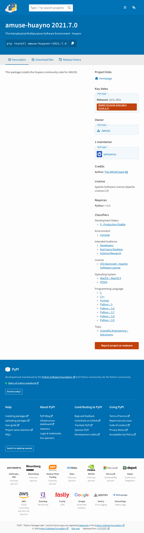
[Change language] (134, 7)
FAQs (8, 434)
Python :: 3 (106, 304)
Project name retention (17, 430)
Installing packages (15, 416)
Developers (106, 245)
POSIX (103, 282)
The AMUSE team (114, 172)
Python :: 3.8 (107, 316)
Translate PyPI (82, 425)
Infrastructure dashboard (47, 422)
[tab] (17, 60)
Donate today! (14, 391)
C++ (102, 297)
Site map (75, 528)
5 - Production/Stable (112, 224)
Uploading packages (16, 420)
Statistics (45, 429)
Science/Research (110, 253)
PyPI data (101, 93)
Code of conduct (118, 425)
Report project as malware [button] (117, 345)
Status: (22, 383)
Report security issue (120, 420)
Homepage (105, 78)
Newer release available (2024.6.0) (112, 107)
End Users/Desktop (111, 249)
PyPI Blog (45, 416)
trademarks (83, 525)
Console (105, 235)
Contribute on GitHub (86, 420)
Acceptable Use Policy (121, 434)
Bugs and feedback (84, 416)
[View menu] (125, 7)
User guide (11, 425)
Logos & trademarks (50, 433)
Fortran (104, 301)
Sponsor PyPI (82, 430)
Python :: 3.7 (107, 312)
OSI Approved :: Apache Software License (114, 266)
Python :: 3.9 (107, 320)
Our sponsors (47, 438)
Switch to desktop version (19, 448)
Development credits (86, 434)
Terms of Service (118, 416)
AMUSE (105, 131)
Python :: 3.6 (107, 308)
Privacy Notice (117, 430)
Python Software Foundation (57, 377)
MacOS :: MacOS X (110, 278)
